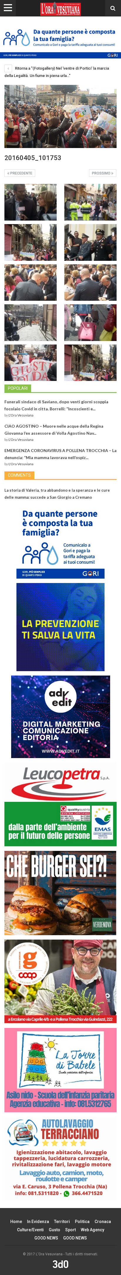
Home (16, 1221)
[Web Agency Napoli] (60, 1264)
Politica (82, 1221)
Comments (19, 475)
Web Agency (92, 1229)
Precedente (20, 173)
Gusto (54, 1229)
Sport (70, 1229)
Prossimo (101, 173)
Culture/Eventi (30, 1229)
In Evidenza (38, 1221)
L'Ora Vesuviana (21, 415)
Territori (62, 1221)
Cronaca (103, 1221)
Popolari (18, 388)
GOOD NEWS (46, 1238)
